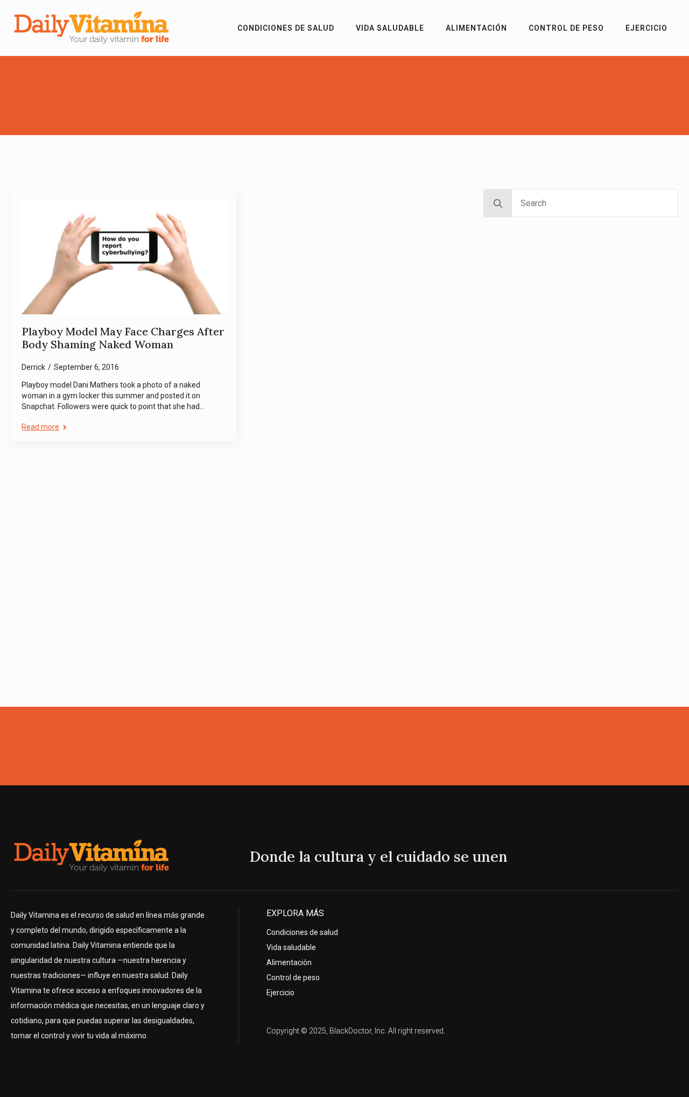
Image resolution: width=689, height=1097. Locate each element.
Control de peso (566, 28)
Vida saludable (390, 28)
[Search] (498, 203)
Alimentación (476, 28)
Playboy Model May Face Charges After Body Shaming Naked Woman (123, 338)
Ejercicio (646, 28)
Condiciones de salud (285, 28)
